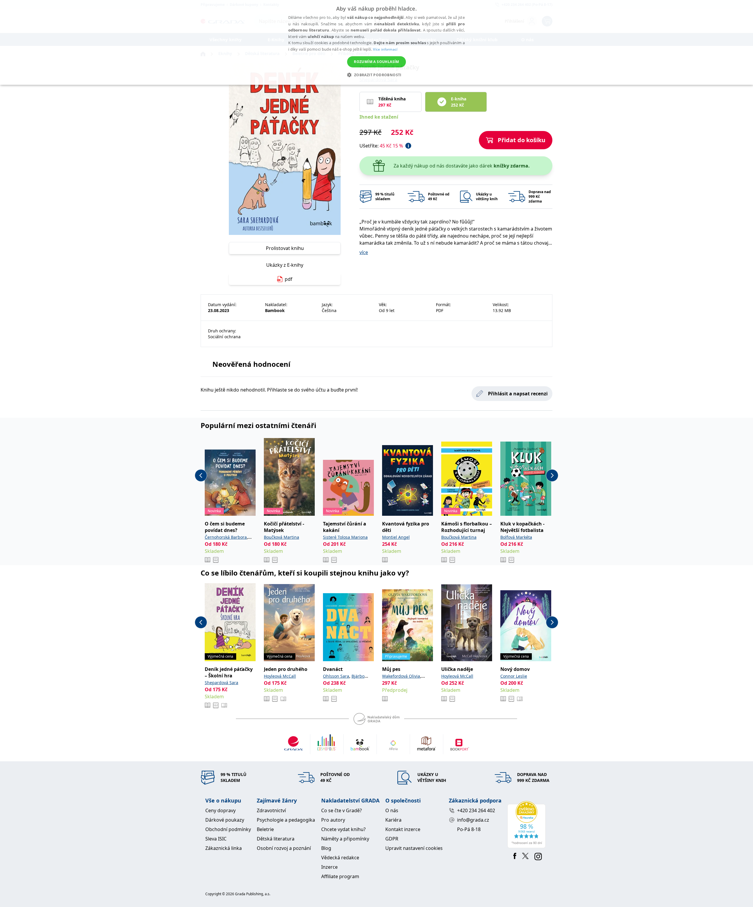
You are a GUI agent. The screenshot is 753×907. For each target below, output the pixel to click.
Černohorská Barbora (226, 537)
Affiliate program (340, 876)
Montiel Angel (396, 537)
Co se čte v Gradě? (341, 810)
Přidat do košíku (521, 140)
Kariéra (393, 820)
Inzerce (329, 867)
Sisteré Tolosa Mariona (345, 537)
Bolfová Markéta (516, 537)
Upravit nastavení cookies (414, 848)
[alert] (376, 42)
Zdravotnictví (271, 810)
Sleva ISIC (215, 838)
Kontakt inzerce (402, 829)
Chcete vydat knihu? (343, 829)
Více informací (385, 49)
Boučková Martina (281, 537)
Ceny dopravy (220, 810)
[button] (376, 75)
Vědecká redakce (340, 857)
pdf (288, 279)
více (363, 252)
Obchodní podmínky (228, 829)
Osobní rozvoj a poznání (284, 848)
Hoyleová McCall (280, 676)
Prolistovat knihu (285, 248)
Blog (326, 848)
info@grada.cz (473, 820)
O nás (391, 810)
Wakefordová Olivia (401, 676)
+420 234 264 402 (476, 810)
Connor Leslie (513, 676)
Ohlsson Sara (336, 676)
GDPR (391, 838)
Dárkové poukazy (224, 820)
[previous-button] (201, 475)
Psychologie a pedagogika (286, 820)
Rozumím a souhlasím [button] (376, 61)
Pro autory (333, 820)
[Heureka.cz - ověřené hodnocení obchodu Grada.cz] (527, 824)
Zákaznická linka (223, 848)
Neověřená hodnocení (251, 364)
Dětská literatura (275, 838)
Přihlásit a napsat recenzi (518, 393)
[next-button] (552, 475)
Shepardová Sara (221, 682)
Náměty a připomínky (345, 838)
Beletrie (265, 829)
